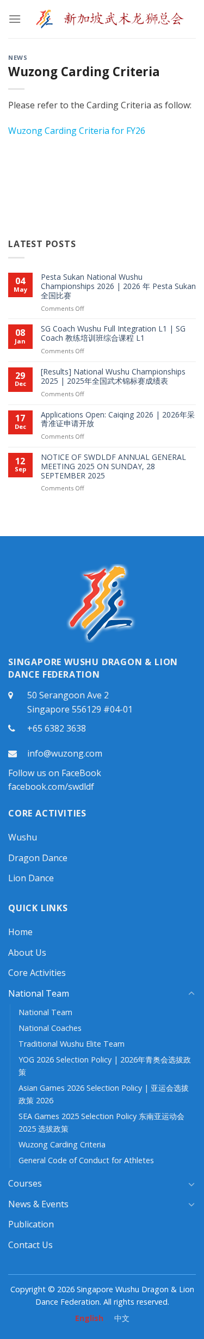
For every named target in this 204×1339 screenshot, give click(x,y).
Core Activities (37, 973)
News (17, 57)
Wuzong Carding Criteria (62, 1144)
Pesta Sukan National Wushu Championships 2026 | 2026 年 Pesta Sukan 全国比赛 (118, 286)
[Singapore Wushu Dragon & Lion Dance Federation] (108, 19)
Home (20, 932)
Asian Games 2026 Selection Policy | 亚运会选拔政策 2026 (103, 1094)
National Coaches (50, 1028)
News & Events (38, 1204)
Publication (31, 1224)
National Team (38, 993)
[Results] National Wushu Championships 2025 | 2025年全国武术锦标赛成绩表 (113, 376)
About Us (27, 953)
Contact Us (30, 1245)
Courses (25, 1183)
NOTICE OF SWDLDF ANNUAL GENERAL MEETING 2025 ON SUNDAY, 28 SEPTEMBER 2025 (113, 466)
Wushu (22, 837)
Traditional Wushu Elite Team (71, 1044)
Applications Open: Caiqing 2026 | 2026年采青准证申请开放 (118, 419)
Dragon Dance (37, 858)
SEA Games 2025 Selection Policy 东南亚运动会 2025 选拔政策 (101, 1122)
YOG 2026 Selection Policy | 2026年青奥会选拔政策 (104, 1065)
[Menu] (14, 18)
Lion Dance (31, 878)
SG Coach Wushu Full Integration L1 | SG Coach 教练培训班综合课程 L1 (113, 333)
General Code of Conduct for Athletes (86, 1160)
